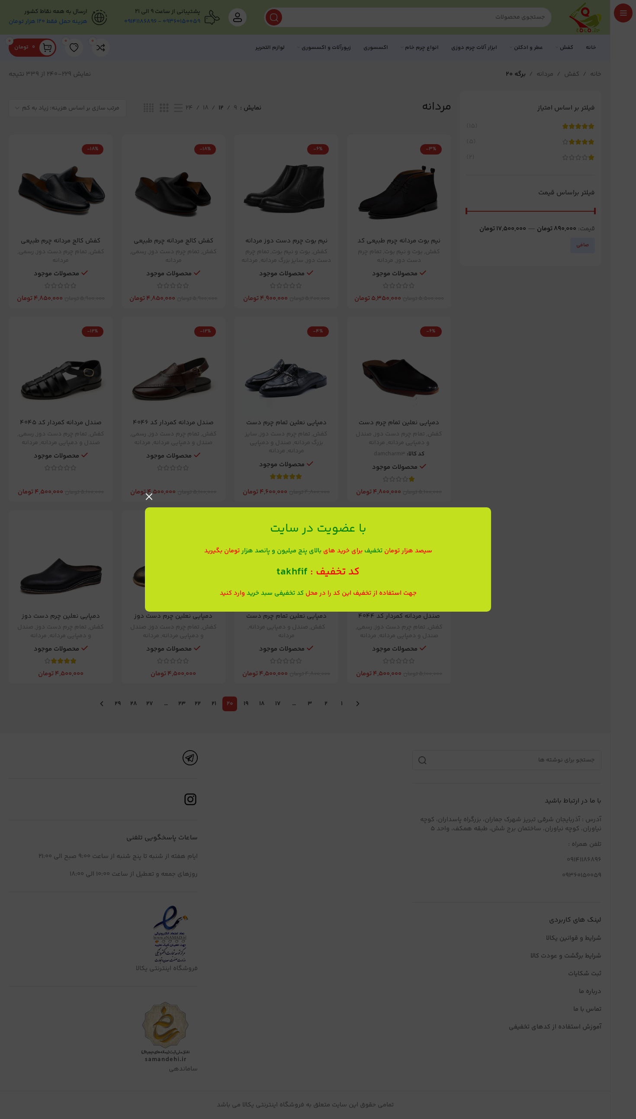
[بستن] (149, 496)
